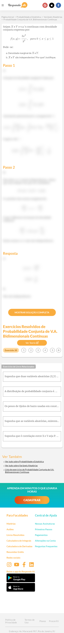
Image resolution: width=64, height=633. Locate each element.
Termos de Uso (30, 621)
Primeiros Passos (43, 529)
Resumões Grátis (15, 552)
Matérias (11, 523)
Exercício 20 (11, 350)
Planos (42, 621)
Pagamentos (41, 535)
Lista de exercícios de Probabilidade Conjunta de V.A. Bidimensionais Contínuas (29, 470)
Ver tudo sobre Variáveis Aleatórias (21, 465)
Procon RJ (54, 621)
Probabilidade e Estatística (29, 17)
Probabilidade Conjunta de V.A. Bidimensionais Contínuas (30, 19)
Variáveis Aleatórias (53, 17)
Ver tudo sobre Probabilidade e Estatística (24, 461)
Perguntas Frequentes (46, 546)
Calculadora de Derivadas (19, 546)
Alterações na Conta (45, 540)
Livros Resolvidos (15, 535)
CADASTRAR (32, 500)
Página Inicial (7, 17)
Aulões (10, 529)
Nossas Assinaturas (45, 523)
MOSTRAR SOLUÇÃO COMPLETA (32, 312)
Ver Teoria (31, 342)
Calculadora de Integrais (19, 540)
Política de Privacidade (11, 621)
